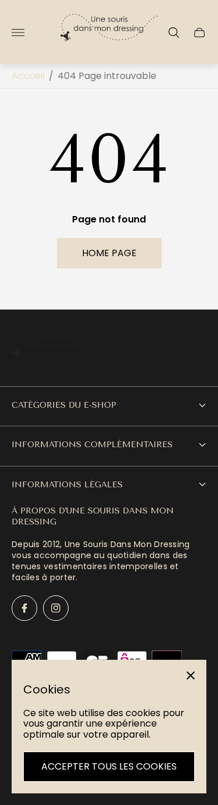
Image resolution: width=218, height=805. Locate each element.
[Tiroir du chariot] (199, 32)
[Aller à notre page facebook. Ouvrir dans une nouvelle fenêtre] (24, 608)
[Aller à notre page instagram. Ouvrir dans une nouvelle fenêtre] (56, 608)
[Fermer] (190, 675)
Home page (109, 253)
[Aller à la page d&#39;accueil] (109, 32)
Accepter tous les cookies (109, 766)
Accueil (28, 76)
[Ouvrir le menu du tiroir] (18, 32)
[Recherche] (174, 32)
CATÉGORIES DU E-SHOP (64, 405)
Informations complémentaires (92, 445)
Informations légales (67, 485)
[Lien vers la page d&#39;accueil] (55, 351)
